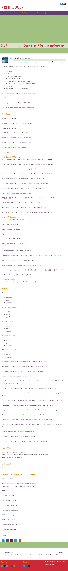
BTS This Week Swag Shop (9, 515)
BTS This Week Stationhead (10, 505)
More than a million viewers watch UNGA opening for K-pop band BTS (22, 415)
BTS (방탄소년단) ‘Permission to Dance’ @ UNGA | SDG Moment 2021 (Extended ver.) (26, 198)
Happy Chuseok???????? (8, 229)
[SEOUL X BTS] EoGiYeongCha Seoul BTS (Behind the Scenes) (19, 265)
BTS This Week (12, 7)
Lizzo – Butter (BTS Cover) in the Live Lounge (14, 260)
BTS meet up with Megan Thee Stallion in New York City (18, 432)
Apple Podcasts (19, 484)
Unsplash (31, 108)
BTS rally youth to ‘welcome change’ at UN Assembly (17, 376)
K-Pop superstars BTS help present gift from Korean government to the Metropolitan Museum (29, 424)
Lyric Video (9, 298)
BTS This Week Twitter (8, 496)
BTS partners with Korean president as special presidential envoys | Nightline (24, 405)
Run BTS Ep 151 (6, 128)
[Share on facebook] (7, 540)
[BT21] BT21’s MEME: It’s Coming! (11, 148)
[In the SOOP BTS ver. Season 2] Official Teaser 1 (15, 437)
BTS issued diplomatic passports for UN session (15, 371)
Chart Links (5, 152)
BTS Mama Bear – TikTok (9, 530)
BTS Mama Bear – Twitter (9, 520)
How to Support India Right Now (12, 93)
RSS (33, 486)
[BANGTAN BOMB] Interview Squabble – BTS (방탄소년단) (18, 188)
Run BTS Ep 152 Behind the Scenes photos (14, 123)
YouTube (8, 312)
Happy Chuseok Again (8, 234)
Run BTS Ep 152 (6, 119)
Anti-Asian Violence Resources (11, 98)
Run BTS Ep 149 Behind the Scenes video (13, 143)
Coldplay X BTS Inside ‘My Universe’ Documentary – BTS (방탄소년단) (22, 208)
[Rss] (14, 566)
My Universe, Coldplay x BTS (16, 103)
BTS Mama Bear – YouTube (9, 525)
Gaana (29, 486)
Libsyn (56, 564)
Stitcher (9, 486)
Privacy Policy (48, 567)
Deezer (15, 486)
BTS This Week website (8, 491)
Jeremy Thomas (21, 108)
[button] (65, 8)
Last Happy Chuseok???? (9, 239)
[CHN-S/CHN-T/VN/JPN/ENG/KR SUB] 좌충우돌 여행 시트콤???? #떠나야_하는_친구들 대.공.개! (29, 270)
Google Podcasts (30, 484)
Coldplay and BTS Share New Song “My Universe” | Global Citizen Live (21, 367)
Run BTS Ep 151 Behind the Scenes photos (14, 133)
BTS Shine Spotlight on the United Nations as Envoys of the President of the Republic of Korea (29, 400)
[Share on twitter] (3, 540)
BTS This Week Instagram (9, 501)
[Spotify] (2, 566)
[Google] (7, 566)
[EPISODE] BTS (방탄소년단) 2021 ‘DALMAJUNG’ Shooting (18, 203)
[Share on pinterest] (11, 540)
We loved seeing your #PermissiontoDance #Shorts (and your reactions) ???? (24, 159)
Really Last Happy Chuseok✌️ (10, 244)
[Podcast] (4, 566)
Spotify (8, 300)
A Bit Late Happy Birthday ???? (11, 220)
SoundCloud (10, 484)
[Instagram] (65, 4)
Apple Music (9, 303)
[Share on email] (20, 540)
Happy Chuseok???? (7, 224)
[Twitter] (61, 4)
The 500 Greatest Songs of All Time (12, 275)
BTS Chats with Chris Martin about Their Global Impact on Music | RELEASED (24, 164)
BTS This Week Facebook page (10, 510)
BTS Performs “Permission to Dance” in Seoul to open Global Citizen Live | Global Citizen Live (28, 256)
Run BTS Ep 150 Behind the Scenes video (13, 138)
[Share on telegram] (15, 540)
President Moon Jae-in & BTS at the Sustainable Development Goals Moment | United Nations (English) (31, 393)
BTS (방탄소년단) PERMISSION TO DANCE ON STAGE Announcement (22, 184)
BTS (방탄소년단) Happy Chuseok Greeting (14, 193)
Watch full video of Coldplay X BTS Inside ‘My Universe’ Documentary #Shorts (24, 212)
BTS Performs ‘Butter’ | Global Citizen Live (14, 251)
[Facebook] (63, 4)
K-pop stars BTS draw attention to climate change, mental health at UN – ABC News (26, 410)
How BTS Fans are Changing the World (13, 282)
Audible (4, 486)
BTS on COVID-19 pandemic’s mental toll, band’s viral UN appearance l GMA (24, 420)
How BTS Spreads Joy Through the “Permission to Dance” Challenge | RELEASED (25, 174)
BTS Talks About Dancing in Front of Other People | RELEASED (20, 169)
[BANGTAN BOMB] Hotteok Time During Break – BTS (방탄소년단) (21, 179)
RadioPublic (22, 486)
